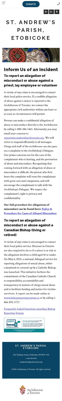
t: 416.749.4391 (31, 358)
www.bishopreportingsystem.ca (21, 298)
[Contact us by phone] (58, 4)
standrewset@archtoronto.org (31, 362)
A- (51, 11)
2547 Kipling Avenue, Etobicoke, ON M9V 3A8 (31, 355)
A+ (46, 11)
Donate (31, 4)
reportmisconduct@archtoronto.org (24, 138)
